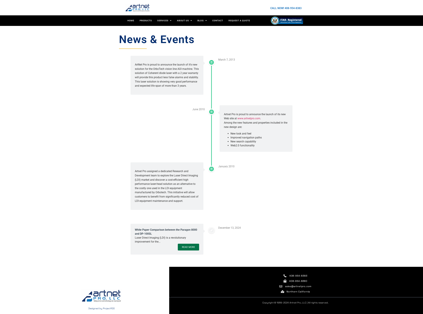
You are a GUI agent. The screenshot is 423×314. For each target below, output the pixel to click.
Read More (188, 247)
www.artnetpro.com (248, 118)
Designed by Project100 (101, 308)
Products (146, 20)
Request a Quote (239, 20)
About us (183, 20)
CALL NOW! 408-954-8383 (286, 8)
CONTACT (217, 20)
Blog (200, 20)
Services (162, 20)
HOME (130, 20)
